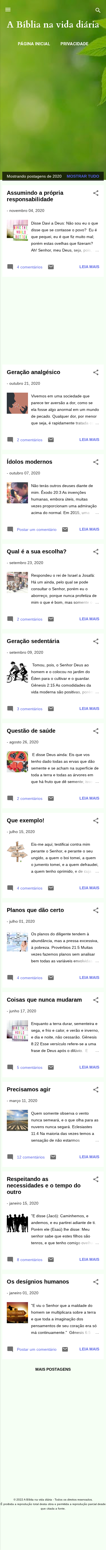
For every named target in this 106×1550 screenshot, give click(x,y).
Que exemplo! (25, 820)
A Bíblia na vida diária (53, 25)
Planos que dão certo (35, 910)
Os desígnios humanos (38, 1282)
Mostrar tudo (83, 176)
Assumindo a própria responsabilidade (35, 196)
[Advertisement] (53, 107)
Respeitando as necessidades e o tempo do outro (44, 1185)
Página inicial (34, 43)
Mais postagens (53, 1369)
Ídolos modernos (29, 462)
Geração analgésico (33, 372)
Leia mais (89, 266)
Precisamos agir (29, 1089)
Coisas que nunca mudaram (44, 1000)
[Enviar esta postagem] (50, 269)
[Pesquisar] (98, 11)
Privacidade (74, 43)
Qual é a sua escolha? (36, 551)
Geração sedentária (33, 641)
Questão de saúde (31, 731)
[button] (95, 194)
